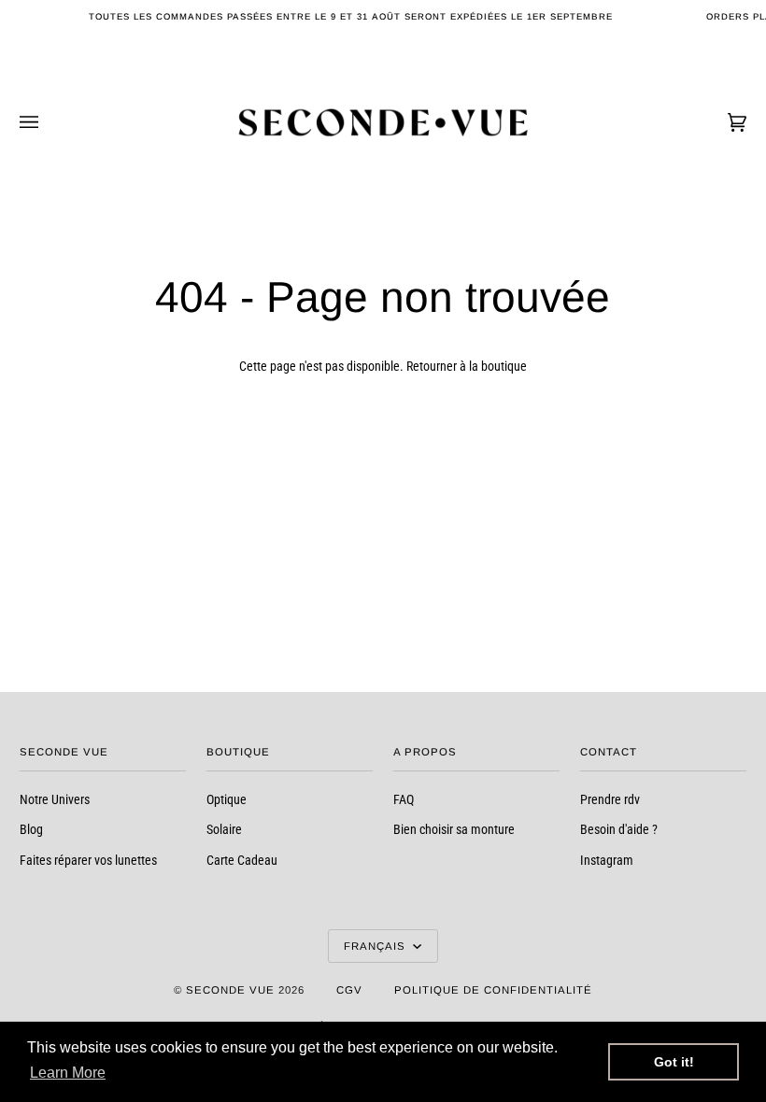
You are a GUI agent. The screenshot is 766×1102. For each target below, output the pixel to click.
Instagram (606, 860)
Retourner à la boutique (466, 366)
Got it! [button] (674, 1061)
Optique (226, 799)
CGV (349, 990)
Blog (31, 829)
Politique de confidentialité (493, 990)
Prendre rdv (610, 799)
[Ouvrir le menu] (48, 122)
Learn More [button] (68, 1073)
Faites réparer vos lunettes (88, 860)
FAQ (403, 799)
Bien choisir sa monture (454, 829)
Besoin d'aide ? (619, 829)
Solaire (224, 829)
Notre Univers (55, 799)
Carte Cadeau (241, 860)
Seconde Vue (230, 990)
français (376, 946)
